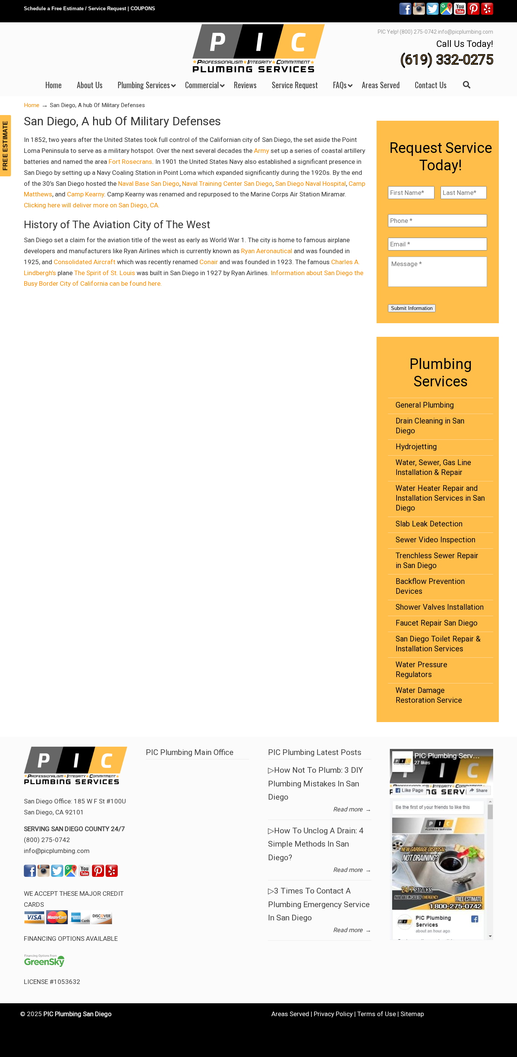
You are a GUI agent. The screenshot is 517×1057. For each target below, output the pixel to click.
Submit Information (412, 308)
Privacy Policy (333, 1014)
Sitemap (412, 1014)
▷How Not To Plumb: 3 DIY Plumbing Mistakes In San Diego (315, 784)
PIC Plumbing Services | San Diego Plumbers (258, 48)
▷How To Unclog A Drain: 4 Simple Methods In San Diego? (315, 844)
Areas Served (290, 1014)
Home (31, 105)
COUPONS (143, 8)
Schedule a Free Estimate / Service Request (75, 8)
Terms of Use (376, 1014)
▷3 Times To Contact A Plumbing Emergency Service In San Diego (319, 904)
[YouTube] (460, 13)
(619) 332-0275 (446, 60)
